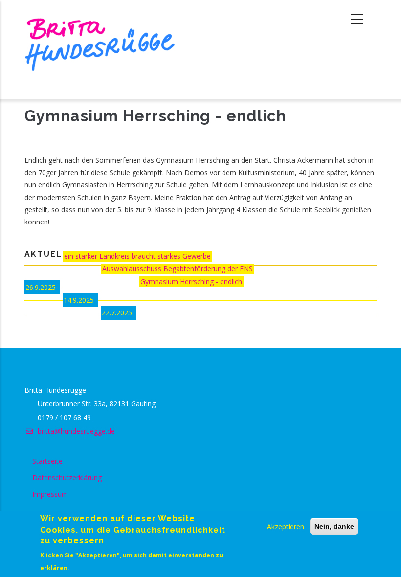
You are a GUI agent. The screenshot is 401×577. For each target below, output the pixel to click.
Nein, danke (334, 526)
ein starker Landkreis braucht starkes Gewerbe (137, 256)
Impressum (50, 494)
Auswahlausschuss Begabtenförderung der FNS (177, 268)
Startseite (47, 461)
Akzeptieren (285, 526)
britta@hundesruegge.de (75, 431)
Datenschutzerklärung (67, 477)
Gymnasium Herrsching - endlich (191, 281)
